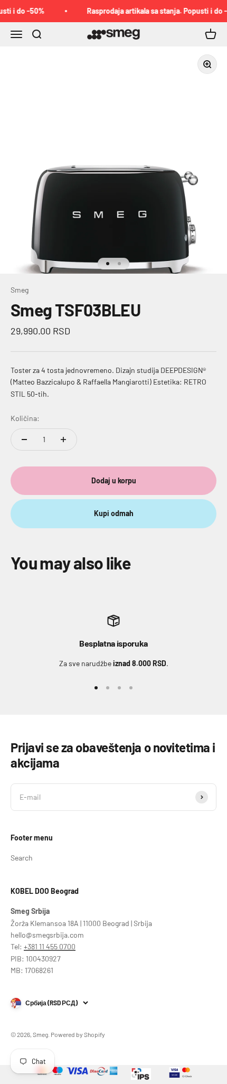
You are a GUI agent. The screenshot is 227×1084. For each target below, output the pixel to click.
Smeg (20, 289)
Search (22, 857)
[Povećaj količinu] (63, 439)
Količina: (25, 418)
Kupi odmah (114, 513)
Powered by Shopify (78, 1034)
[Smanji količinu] (24, 439)
